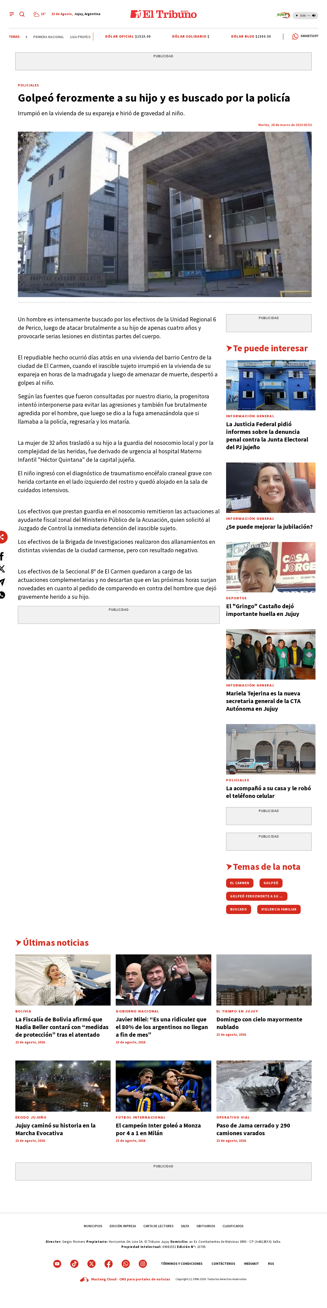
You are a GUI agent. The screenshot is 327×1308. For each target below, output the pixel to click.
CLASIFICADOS (233, 1226)
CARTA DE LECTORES (158, 1226)
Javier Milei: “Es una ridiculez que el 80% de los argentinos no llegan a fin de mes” (162, 1027)
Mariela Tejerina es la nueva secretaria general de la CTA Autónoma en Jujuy (263, 701)
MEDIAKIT (251, 1263)
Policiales (28, 85)
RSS (271, 1263)
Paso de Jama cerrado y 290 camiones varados (253, 1129)
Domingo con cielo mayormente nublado (259, 1023)
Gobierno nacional (137, 1011)
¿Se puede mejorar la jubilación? (269, 527)
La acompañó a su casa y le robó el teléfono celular (268, 792)
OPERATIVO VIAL (233, 1117)
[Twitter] (91, 1264)
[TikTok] (74, 1264)
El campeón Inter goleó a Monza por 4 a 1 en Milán (158, 1129)
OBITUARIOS (205, 1226)
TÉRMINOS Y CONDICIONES (182, 1263)
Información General (250, 416)
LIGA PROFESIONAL (75, 37)
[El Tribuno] (163, 14)
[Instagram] (143, 1264)
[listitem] (40, 14)
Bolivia (23, 1011)
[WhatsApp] (126, 1264)
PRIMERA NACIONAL (39, 37)
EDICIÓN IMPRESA (123, 1226)
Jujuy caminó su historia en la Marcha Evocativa (55, 1129)
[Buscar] (22, 14)
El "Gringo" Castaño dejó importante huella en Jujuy (262, 610)
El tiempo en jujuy (237, 1011)
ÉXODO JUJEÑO (30, 1117)
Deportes (236, 598)
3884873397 (309, 36)
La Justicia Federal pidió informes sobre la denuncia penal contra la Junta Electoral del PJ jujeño (267, 435)
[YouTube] (57, 1264)
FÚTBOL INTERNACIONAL (141, 1117)
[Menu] (12, 14)
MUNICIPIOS (93, 1226)
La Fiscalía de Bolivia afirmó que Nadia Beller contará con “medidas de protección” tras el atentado (62, 1027)
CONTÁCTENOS (223, 1263)
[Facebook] (108, 1264)
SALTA (185, 1226)
